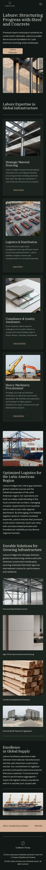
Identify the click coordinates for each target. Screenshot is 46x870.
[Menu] (40, 4)
